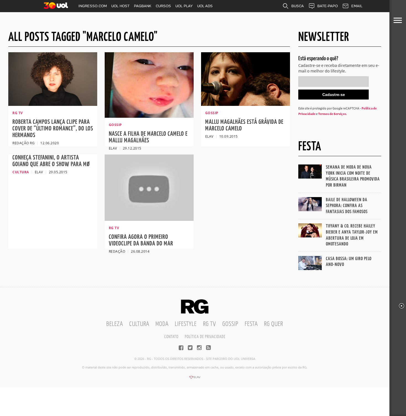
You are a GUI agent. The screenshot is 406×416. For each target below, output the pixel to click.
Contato (171, 337)
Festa (251, 324)
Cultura (139, 324)
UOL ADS (205, 6)
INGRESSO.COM (92, 6)
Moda (161, 324)
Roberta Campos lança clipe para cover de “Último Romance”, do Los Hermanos (52, 128)
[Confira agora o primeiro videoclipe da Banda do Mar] (149, 220)
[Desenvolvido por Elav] (195, 378)
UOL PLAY (184, 6)
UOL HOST (120, 6)
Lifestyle (186, 324)
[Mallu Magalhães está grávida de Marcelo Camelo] (245, 104)
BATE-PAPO (327, 6)
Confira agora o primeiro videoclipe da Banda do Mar (141, 240)
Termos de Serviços (332, 114)
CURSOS (163, 6)
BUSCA (297, 6)
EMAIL (356, 6)
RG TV (209, 324)
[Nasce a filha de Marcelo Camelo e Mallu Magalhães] (149, 116)
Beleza (114, 324)
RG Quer (273, 324)
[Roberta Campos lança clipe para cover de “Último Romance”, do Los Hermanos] (52, 104)
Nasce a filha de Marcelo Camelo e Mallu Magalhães (148, 137)
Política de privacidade (205, 337)
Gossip (230, 324)
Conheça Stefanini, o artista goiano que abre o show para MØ (51, 161)
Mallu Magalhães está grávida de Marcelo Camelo (244, 125)
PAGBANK (142, 6)
